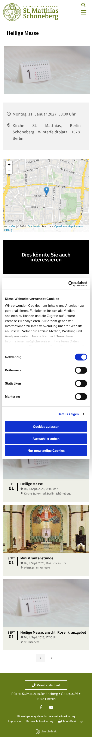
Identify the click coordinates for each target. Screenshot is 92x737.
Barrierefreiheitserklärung (59, 716)
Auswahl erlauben (46, 438)
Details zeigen (68, 414)
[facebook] (41, 707)
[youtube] (51, 707)
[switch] (81, 370)
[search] (83, 5)
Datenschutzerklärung (39, 721)
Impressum (15, 721)
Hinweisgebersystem (30, 716)
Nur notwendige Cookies (46, 450)
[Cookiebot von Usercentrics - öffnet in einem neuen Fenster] (68, 284)
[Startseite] (30, 12)
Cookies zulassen (46, 426)
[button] (77, 12)
